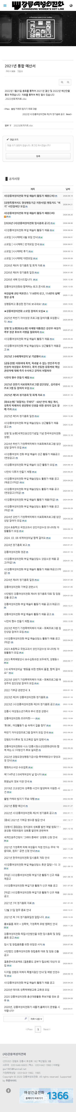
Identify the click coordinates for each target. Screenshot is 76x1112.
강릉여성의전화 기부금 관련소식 (21, 586)
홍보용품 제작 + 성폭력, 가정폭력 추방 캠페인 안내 (30, 924)
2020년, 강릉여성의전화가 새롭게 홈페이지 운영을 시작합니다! (32, 1009)
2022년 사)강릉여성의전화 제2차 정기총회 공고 (29, 813)
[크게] (62, 82)
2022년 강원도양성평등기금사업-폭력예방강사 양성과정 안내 (32, 758)
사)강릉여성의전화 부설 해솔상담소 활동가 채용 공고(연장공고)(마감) (31, 491)
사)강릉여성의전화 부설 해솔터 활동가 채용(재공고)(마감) (32, 571)
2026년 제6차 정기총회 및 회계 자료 (23, 265)
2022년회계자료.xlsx (16, 98)
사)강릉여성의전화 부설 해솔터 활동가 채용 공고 (29, 982)
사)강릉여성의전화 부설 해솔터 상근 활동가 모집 (29, 464)
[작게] (68, 82)
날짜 (68, 189)
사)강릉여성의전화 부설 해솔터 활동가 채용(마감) (30, 499)
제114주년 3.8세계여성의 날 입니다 (23, 774)
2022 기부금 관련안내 (16, 690)
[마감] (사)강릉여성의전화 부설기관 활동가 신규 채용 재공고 (31, 877)
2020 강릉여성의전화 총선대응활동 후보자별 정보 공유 (31, 998)
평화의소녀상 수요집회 (16, 767)
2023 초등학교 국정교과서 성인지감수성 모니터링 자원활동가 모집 (31, 650)
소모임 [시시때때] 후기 (16, 251)
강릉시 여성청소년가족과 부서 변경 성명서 (26, 711)
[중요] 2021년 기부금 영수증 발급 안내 (24, 820)
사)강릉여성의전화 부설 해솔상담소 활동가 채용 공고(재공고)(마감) (31, 480)
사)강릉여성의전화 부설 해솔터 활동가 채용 (27, 230)
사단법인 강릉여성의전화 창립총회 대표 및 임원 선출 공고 (31, 953)
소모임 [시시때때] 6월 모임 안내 (21, 237)
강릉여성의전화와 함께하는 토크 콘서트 (25, 286)
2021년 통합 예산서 (20, 66)
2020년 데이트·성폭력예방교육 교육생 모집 (26, 989)
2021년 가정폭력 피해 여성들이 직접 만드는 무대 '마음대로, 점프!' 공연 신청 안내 (31, 849)
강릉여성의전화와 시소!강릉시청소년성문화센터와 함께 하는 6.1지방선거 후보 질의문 (31, 748)
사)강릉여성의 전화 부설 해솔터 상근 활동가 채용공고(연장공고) (32, 456)
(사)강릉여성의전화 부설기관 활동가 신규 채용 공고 (31, 885)
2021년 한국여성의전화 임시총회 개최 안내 (26, 857)
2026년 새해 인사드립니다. (18, 279)
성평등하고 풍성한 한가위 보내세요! (23, 304)
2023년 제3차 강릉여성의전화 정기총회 (25, 697)
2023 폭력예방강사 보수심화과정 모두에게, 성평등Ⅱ (31, 659)
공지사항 (14, 178)
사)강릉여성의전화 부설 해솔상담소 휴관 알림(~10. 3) (32, 864)
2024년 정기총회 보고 (16, 544)
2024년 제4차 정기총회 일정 (19, 579)
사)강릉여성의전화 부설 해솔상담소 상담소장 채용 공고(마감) (31, 560)
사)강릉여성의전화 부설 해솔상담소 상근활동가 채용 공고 (31, 425)
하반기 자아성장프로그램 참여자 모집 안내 (26, 732)
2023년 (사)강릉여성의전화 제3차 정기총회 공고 (29, 704)
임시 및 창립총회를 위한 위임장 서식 (23, 944)
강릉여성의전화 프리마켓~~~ (20, 718)
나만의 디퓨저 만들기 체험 (18, 471)
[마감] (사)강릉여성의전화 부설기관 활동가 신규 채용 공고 (31, 894)
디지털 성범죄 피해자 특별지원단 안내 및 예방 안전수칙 (32, 974)
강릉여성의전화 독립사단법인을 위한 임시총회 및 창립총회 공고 (32, 935)
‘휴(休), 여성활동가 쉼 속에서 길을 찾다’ (25, 725)
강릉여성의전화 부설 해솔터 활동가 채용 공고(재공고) (32, 604)
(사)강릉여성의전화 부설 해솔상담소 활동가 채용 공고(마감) (32, 640)
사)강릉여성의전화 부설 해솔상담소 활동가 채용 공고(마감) (31, 508)
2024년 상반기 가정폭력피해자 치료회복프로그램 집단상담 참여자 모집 (32, 518)
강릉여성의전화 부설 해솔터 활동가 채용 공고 (28, 614)
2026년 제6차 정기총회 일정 (19, 272)
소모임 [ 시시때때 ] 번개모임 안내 (22, 244)
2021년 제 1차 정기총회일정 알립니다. (24, 917)
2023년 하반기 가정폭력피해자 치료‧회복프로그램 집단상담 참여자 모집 (32, 630)
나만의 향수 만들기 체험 (17, 621)
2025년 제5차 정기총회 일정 (19, 416)
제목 (33, 189)
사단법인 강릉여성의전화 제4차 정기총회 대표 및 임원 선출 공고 (32, 595)
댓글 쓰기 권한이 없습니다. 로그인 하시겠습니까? (29, 145)
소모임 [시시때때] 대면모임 (18, 258)
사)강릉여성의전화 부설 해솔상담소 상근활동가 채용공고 (32, 347)
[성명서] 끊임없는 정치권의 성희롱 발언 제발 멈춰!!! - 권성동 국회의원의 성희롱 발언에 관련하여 (32, 828)
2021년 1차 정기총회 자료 (18, 903)
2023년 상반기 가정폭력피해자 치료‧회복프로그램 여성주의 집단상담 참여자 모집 (32, 681)
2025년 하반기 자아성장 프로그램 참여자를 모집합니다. (31, 320)
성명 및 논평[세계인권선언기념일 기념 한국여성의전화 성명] (32, 435)
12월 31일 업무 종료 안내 (17, 910)
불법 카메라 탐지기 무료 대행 (19, 798)
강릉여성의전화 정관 (15, 552)
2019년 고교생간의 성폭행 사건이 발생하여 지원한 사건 (32, 790)
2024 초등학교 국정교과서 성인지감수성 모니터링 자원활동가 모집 (31, 529)
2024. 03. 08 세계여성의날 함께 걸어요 (25, 537)
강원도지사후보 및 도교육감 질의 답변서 (25, 739)
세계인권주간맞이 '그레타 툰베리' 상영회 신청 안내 (30, 837)
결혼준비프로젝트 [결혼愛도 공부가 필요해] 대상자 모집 (32, 963)
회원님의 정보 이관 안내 (17, 781)
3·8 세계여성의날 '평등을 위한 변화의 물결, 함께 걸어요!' (32, 671)
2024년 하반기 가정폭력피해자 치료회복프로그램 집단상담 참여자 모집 (32, 445)
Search (25, 1018)
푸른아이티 (11, 1080)
